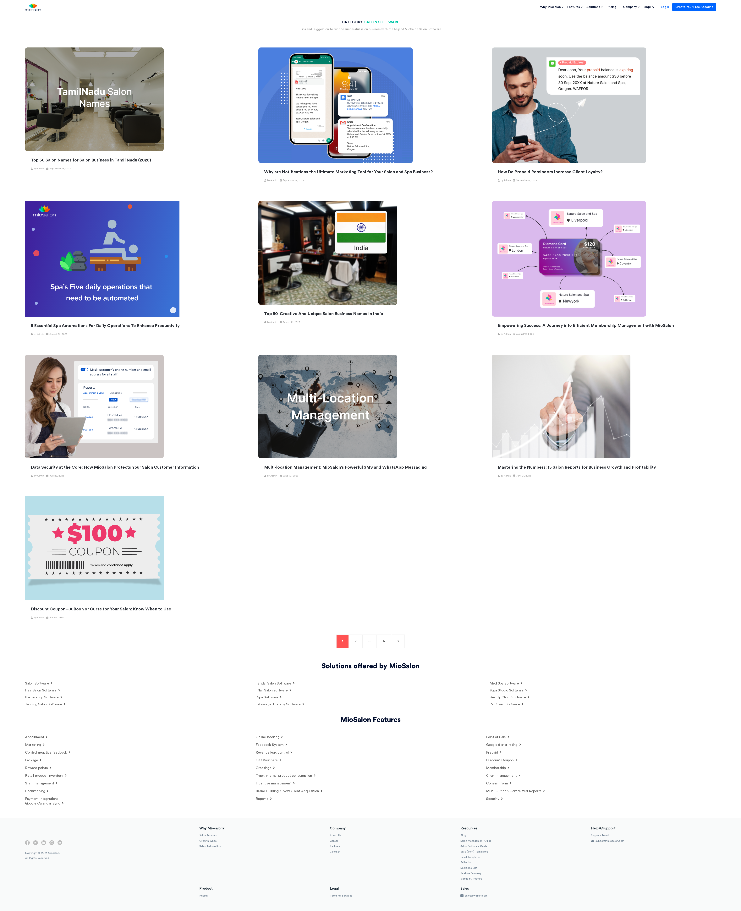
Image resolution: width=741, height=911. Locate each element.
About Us (335, 835)
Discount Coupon (500, 760)
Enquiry (649, 6)
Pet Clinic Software (505, 704)
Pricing (612, 6)
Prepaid (492, 752)
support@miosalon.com (609, 841)
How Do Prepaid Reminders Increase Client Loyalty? (550, 172)
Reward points (37, 768)
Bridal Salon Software (274, 683)
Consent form (497, 783)
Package (32, 760)
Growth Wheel (208, 841)
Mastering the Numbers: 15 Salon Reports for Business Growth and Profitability (577, 467)
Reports (262, 798)
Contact (335, 851)
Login (665, 6)
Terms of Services (341, 895)
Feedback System (270, 744)
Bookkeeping (35, 791)
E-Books (465, 862)
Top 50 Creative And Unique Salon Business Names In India (323, 314)
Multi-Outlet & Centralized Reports (514, 791)
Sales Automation (210, 846)
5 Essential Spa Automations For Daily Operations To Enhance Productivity (105, 326)
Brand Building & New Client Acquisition (288, 791)
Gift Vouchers (267, 760)
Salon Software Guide (473, 846)
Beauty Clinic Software (508, 697)
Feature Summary (470, 873)
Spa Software (268, 697)
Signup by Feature (471, 878)
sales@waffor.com (475, 895)
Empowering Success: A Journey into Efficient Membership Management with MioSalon (586, 325)
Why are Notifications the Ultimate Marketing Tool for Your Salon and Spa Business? (348, 172)
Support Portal (600, 835)
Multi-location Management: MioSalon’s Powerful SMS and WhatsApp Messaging (345, 467)
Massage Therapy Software (279, 704)
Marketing (33, 744)
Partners (335, 846)
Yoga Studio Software (507, 690)
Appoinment (35, 737)
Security (493, 798)
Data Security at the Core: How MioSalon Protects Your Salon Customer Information (115, 467)
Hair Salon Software (41, 690)
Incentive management (274, 783)
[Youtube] (60, 844)
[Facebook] (27, 844)
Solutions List (468, 868)
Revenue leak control (273, 752)
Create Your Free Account (694, 6)
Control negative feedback (46, 752)
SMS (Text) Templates (474, 851)
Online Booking (268, 737)
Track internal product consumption (284, 775)
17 (386, 641)
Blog (463, 835)
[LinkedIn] (43, 844)
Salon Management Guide (475, 841)
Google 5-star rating (502, 744)
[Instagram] (51, 844)
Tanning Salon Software (44, 704)
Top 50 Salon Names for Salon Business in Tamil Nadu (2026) (91, 160)
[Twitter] (35, 844)
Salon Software (37, 683)
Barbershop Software (42, 697)
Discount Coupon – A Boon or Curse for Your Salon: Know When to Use (101, 609)
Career (334, 841)
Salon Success (208, 835)
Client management (502, 775)
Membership (496, 768)
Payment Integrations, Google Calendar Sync (43, 801)
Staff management (40, 783)
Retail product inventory (44, 775)
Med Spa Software (505, 683)
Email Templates (470, 857)
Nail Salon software (273, 690)
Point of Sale (496, 737)
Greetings (264, 768)
